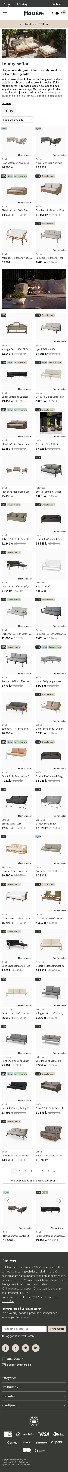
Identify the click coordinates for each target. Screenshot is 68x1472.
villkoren (28, 1336)
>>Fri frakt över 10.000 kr (33, 24)
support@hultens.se (19, 1364)
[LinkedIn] (36, 1348)
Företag (22, 4)
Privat (8, 4)
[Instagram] (15, 1348)
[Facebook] (5, 1348)
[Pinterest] (25, 1348)
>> (54, 1171)
